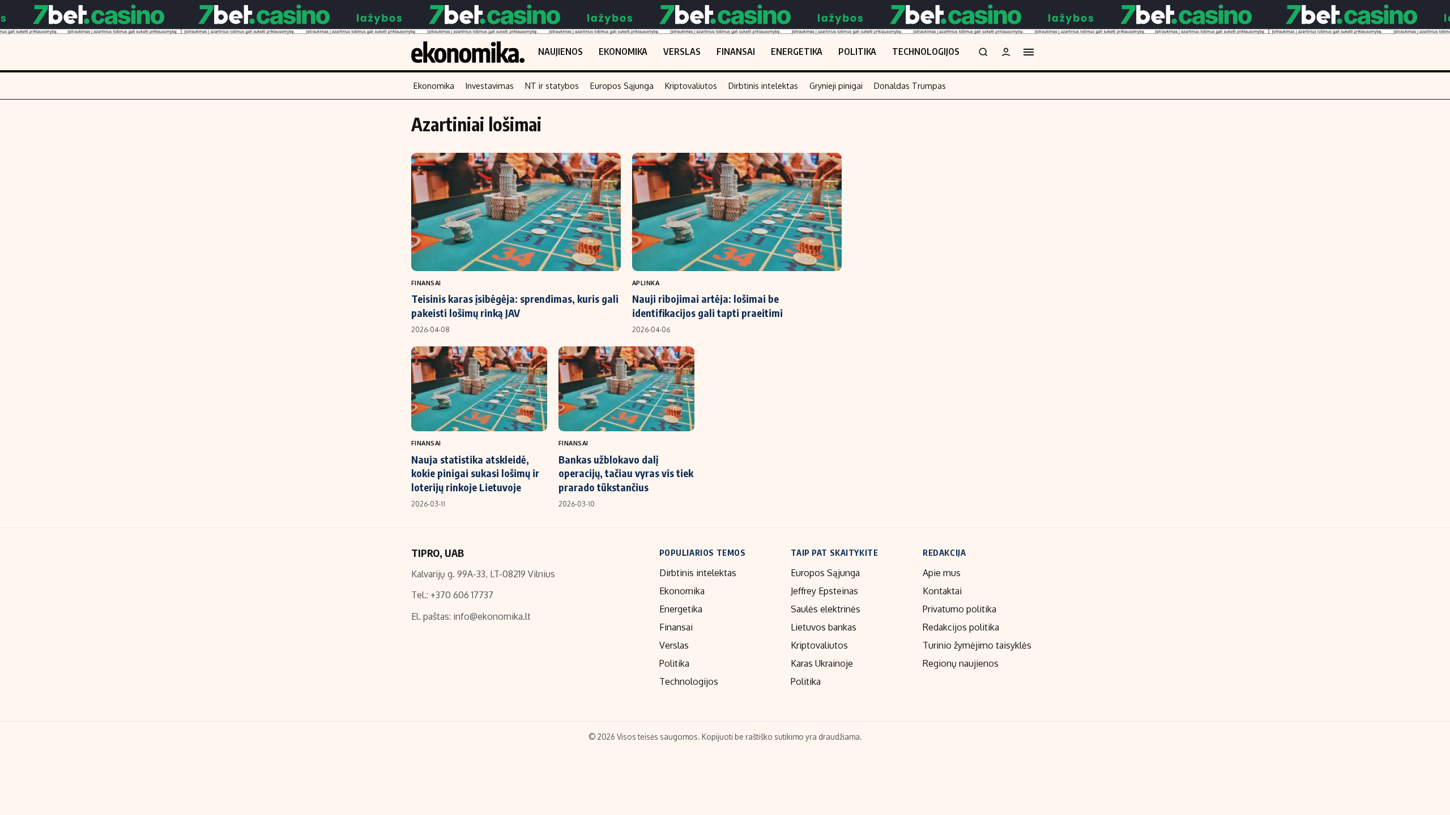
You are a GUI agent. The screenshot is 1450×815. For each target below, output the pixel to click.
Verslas (682, 51)
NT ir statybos (552, 85)
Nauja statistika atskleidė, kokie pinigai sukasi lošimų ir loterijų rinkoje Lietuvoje (475, 473)
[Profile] (1006, 52)
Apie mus (942, 572)
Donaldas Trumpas (910, 85)
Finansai (736, 51)
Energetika (796, 51)
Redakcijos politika (961, 627)
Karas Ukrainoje (822, 663)
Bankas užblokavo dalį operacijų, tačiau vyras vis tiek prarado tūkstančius (625, 473)
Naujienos (560, 51)
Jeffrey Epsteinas (824, 591)
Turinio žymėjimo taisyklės (977, 645)
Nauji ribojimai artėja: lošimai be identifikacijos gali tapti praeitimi (707, 305)
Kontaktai (942, 591)
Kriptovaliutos (691, 85)
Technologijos (925, 51)
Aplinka (645, 282)
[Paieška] (983, 52)
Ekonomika (623, 51)
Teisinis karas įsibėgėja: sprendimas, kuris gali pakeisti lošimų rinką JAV (515, 305)
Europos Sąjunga (622, 85)
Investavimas (490, 85)
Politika (857, 51)
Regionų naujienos (961, 663)
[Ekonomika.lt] (467, 52)
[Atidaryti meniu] (1028, 52)
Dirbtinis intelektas (763, 85)
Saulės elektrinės (825, 609)
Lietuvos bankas (823, 627)
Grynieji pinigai (836, 85)
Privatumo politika (959, 609)
